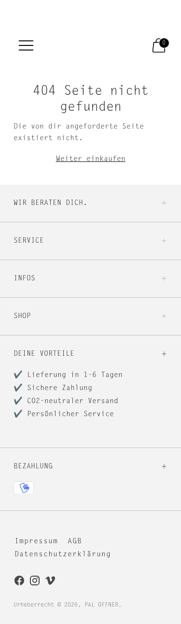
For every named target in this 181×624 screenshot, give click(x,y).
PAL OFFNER (101, 605)
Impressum (36, 541)
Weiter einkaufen (90, 159)
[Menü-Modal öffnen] (26, 45)
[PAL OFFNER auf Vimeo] (50, 582)
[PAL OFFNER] (81, 45)
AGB (75, 541)
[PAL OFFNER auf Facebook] (19, 582)
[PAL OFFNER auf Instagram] (35, 582)
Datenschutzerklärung (62, 554)
